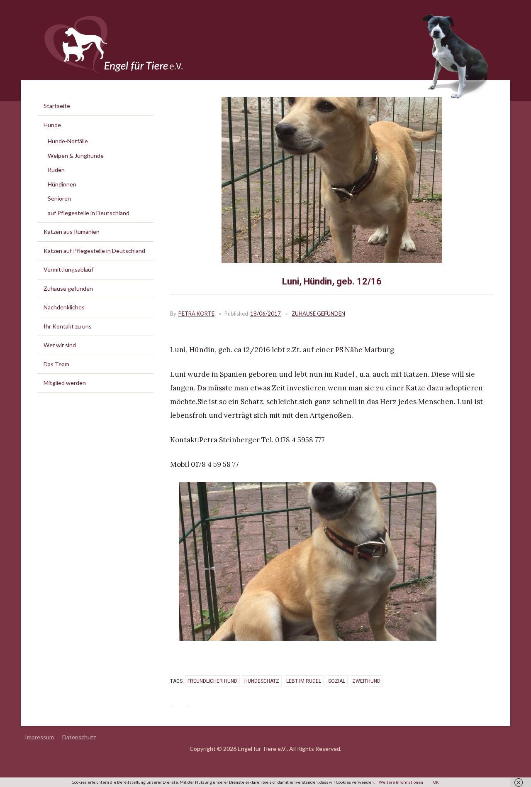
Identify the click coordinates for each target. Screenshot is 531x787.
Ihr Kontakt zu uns (68, 326)
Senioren (59, 198)
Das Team (56, 364)
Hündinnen (62, 184)
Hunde (52, 124)
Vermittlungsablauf (68, 269)
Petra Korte (196, 313)
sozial (336, 681)
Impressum (39, 736)
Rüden (56, 169)
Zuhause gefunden (318, 313)
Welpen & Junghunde (76, 155)
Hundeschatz (261, 681)
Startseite (57, 105)
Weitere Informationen (401, 782)
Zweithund (366, 681)
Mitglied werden (65, 382)
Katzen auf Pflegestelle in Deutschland (94, 250)
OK (436, 782)
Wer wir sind (60, 344)
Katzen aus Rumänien (72, 231)
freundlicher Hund (212, 681)
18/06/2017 (265, 313)
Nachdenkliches (64, 307)
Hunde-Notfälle (68, 141)
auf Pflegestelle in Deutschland (88, 212)
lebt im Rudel (303, 681)
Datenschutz (79, 736)
